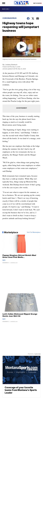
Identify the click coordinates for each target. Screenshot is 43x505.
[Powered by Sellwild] (37, 354)
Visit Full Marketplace (33, 232)
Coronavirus (10, 18)
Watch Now (37, 3)
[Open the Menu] (3, 3)
